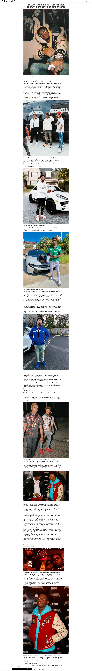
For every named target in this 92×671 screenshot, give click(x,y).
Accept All (27, 668)
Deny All (17, 668)
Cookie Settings (7, 668)
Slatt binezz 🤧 (26, 390)
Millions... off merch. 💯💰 (28, 546)
